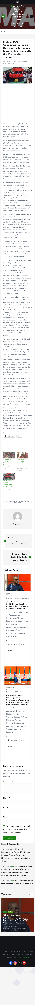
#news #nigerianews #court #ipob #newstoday (18, 502)
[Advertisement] (17, 104)
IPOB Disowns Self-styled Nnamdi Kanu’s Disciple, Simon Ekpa (22, 463)
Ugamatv (8, 61)
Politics (13, 596)
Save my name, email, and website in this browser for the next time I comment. (17, 829)
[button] (29, 894)
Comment (8, 782)
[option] (17, 915)
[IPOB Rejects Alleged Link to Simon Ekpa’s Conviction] (9, 455)
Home (3, 31)
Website (6, 817)
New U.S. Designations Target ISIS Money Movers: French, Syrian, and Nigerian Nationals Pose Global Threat (15, 855)
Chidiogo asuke (13, 594)
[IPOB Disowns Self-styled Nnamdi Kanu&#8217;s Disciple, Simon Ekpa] (22, 455)
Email (6, 807)
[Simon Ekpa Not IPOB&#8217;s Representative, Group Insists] (9, 476)
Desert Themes (23, 957)
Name (6, 798)
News (15, 61)
